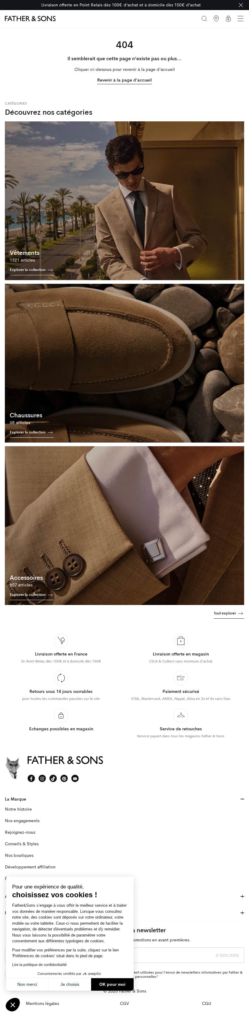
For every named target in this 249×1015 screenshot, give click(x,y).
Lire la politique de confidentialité (39, 965)
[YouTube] (75, 778)
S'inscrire (227, 955)
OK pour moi (112, 984)
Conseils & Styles (22, 843)
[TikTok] (53, 778)
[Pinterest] (64, 778)
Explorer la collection (28, 269)
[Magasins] (216, 18)
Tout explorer (225, 612)
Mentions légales (42, 1003)
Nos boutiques (19, 855)
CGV (124, 1003)
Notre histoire (18, 809)
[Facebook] (31, 778)
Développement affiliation (30, 867)
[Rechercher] (204, 18)
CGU (206, 1003)
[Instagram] (42, 778)
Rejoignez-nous (20, 832)
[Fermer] (240, 5)
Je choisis (69, 984)
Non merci (27, 984)
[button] (12, 1004)
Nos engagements (22, 820)
